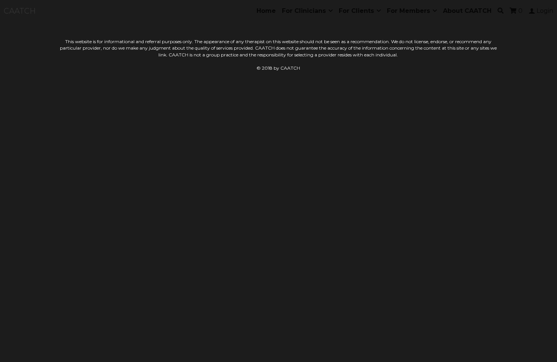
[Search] (501, 11)
